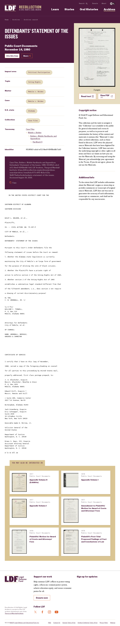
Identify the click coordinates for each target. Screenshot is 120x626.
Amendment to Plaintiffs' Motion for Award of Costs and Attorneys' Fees (93, 508)
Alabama (31, 111)
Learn (55, 9)
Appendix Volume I (89, 480)
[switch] (112, 3)
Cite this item (12, 56)
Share (25, 56)
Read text (86, 96)
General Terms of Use (68, 622)
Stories (69, 9)
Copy (14, 183)
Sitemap (112, 622)
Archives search (31, 20)
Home (7, 20)
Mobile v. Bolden (35, 92)
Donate (95, 3)
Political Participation (39, 72)
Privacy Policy (104, 622)
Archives (109, 9)
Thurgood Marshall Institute (14, 613)
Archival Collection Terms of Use (87, 622)
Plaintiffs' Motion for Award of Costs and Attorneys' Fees (43, 539)
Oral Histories (89, 9)
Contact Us (56, 622)
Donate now (42, 597)
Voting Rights (34, 82)
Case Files (33, 120)
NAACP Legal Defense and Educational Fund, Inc (24, 622)
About (104, 3)
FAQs (49, 622)
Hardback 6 (37, 142)
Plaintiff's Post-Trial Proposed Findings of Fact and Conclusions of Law (94, 539)
